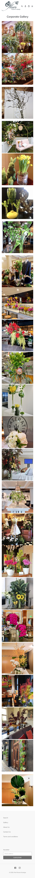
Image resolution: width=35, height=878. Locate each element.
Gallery (5, 822)
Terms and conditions (10, 837)
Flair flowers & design (20, 872)
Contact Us (7, 832)
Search (5, 818)
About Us (6, 827)
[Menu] (32, 6)
